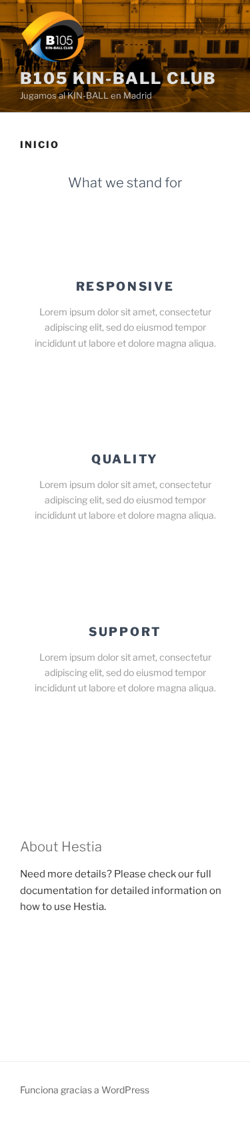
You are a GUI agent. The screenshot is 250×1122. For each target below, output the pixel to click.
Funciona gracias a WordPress (84, 1089)
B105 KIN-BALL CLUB (118, 78)
